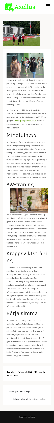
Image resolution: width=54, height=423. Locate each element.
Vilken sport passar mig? (19, 391)
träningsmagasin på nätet (25, 120)
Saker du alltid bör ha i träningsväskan (29, 399)
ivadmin (12, 372)
